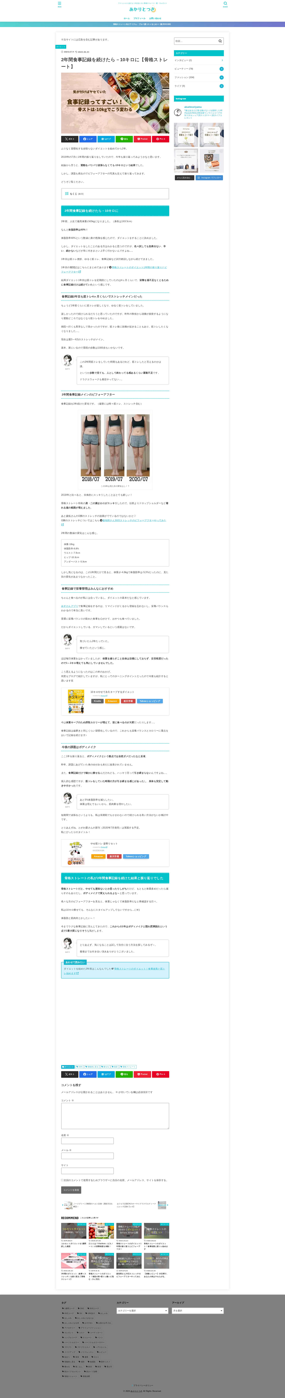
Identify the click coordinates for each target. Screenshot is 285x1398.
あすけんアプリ (69, 606)
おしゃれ (104, 1313)
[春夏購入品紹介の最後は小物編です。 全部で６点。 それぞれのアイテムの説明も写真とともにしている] (212, 161)
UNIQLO (91, 1313)
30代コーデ (94, 1308)
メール (66, 1150)
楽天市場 (128, 701)
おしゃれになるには (85, 1318)
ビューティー (184, 69)
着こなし (79, 1367)
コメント (67, 1100)
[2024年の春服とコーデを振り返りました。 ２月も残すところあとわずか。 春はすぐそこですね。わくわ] (186, 135)
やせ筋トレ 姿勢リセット (104, 843)
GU (80, 1313)
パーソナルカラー (71, 1342)
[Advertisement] (115, 1024)
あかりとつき (136, 1391)
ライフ (180, 86)
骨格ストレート (129, 1067)
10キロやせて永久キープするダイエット (112, 692)
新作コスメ (105, 1362)
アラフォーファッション (91, 1328)
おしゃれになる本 (71, 1323)
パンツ (100, 1338)
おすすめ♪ (88, 1323)
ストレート (87, 1338)
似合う (67, 1357)
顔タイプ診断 (91, 1372)
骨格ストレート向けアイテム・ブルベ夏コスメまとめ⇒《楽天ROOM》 (142, 24)
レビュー (102, 1352)
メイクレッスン (87, 1352)
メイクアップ (69, 1352)
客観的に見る (93, 1067)
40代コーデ (69, 1313)
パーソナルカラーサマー (94, 1342)
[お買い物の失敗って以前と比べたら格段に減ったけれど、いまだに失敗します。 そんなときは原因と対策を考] (186, 161)
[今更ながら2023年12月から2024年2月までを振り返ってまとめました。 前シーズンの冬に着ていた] (212, 135)
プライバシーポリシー (143, 1385)
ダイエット (60, 47)
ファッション (184, 77)
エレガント (69, 1333)
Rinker (103, 695)
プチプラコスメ (83, 1347)
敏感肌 (93, 1362)
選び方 (109, 1367)
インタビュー (183, 60)
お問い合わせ (155, 18)
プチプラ (68, 1347)
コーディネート (96, 1333)
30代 (81, 1067)
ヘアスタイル (101, 1347)
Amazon (112, 701)
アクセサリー (69, 1328)
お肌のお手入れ (104, 1323)
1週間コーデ (69, 1308)
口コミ (96, 1357)
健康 (86, 1357)
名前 (65, 1135)
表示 (81, 194)
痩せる (106, 1067)
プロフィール (139, 18)
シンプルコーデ (70, 1338)
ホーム (127, 18)
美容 (116, 1067)
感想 (83, 1362)
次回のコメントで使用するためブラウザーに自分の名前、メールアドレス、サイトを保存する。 (116, 1180)
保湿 (77, 1357)
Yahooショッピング (150, 701)
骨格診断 (86, 1376)
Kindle (97, 701)
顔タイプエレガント (72, 1372)
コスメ (81, 1333)
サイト (64, 1165)
